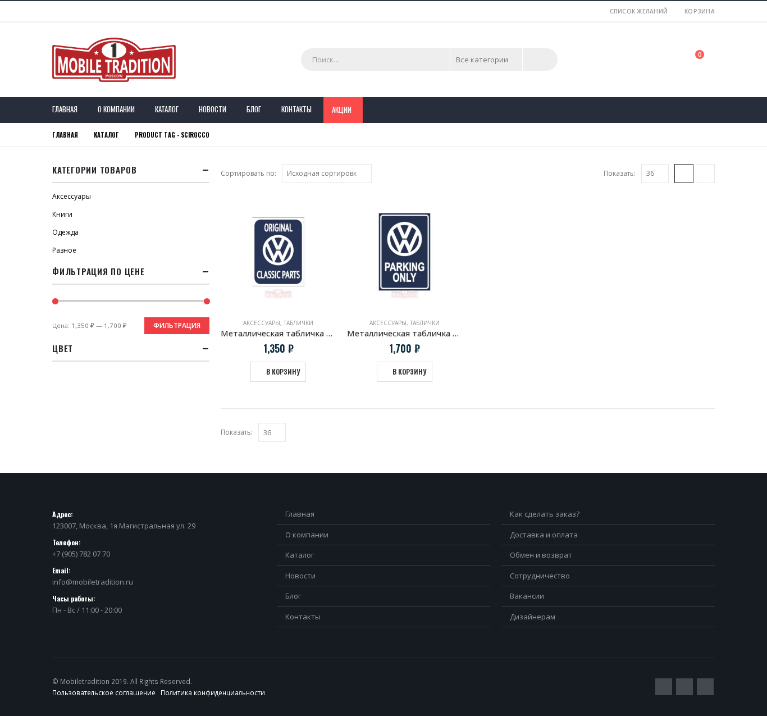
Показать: (620, 173)
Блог (253, 109)
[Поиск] (540, 59)
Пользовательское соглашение (104, 692)
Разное (64, 250)
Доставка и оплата (544, 535)
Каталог (167, 109)
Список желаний (639, 11)
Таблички (298, 323)
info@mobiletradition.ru (92, 582)
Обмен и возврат (541, 555)
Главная (64, 109)
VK (705, 686)
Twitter (663, 686)
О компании (116, 109)
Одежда (65, 232)
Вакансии (527, 596)
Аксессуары (261, 323)
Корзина (699, 11)
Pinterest (684, 686)
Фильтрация (176, 325)
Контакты (296, 109)
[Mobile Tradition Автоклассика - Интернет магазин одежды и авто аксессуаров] (114, 60)
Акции (341, 109)
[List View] (705, 173)
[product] (278, 251)
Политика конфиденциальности (213, 692)
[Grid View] (683, 173)
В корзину (283, 371)
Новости (212, 109)
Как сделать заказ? (544, 514)
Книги (62, 214)
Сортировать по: (248, 173)
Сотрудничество (540, 576)
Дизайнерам (532, 617)
